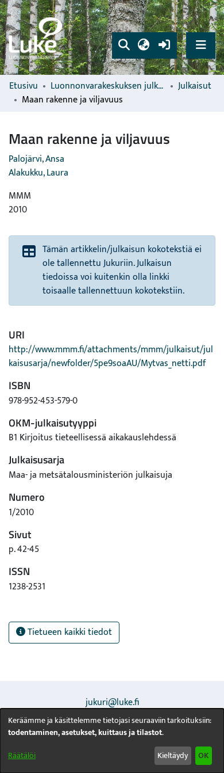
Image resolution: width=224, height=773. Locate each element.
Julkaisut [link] (194, 86)
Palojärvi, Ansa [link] (36, 159)
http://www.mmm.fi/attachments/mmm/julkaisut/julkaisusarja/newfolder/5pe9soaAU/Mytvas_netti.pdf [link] (111, 356)
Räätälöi (22, 755)
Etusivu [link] (23, 86)
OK (203, 755)
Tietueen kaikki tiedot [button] (68, 632)
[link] (37, 37)
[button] (124, 45)
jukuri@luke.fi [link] (112, 702)
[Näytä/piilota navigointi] (200, 45)
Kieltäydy (172, 755)
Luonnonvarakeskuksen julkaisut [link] (108, 86)
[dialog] (112, 741)
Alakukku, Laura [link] (38, 173)
